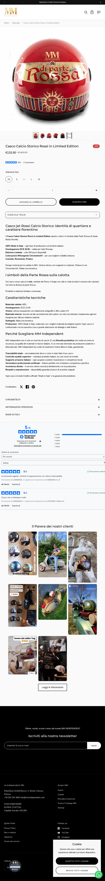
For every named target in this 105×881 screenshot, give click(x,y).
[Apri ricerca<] (85, 12)
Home (6, 23)
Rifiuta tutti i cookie (77, 870)
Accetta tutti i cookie (77, 861)
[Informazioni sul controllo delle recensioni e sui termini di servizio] (40, 441)
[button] (96, 190)
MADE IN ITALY (12, 414)
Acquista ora (79, 202)
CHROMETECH (12, 399)
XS (9, 179)
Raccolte (16, 23)
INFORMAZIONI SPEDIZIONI (19, 407)
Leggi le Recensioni (52, 687)
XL (39, 179)
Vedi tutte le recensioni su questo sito (27, 446)
